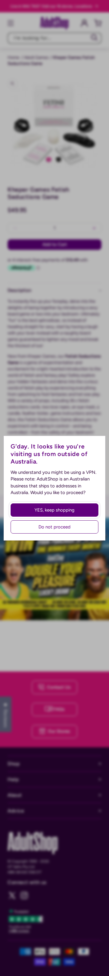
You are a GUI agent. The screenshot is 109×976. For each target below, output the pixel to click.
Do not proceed (54, 527)
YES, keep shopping (54, 510)
